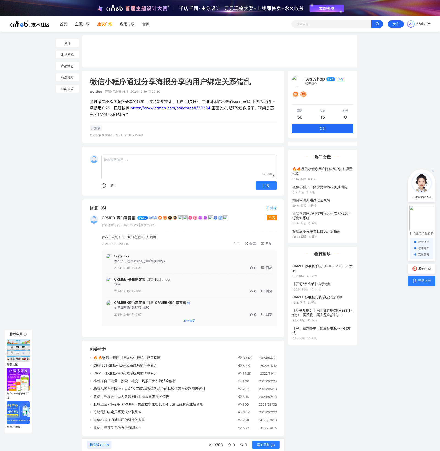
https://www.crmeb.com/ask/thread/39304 (170, 108)
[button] (271, 208)
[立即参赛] (327, 8)
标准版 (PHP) (99, 445)
